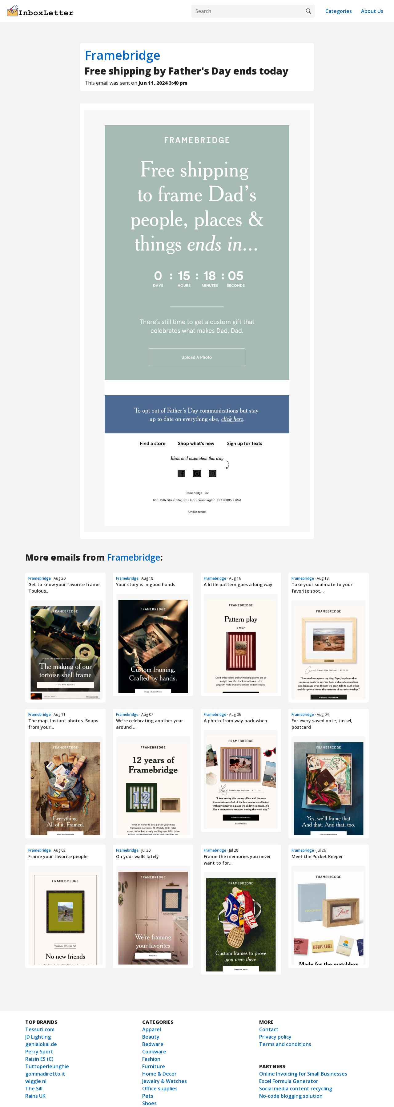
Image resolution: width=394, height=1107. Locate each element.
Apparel (151, 1029)
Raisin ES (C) (39, 1059)
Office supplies (160, 1088)
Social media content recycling (295, 1088)
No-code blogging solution (291, 1096)
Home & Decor (159, 1073)
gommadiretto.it (45, 1073)
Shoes (149, 1103)
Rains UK (35, 1096)
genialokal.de (41, 1044)
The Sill (33, 1088)
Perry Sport (39, 1051)
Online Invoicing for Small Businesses (303, 1073)
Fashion (151, 1059)
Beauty (150, 1036)
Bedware (152, 1044)
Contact (269, 1029)
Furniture (153, 1066)
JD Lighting (38, 1036)
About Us (372, 11)
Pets (147, 1096)
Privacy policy (275, 1036)
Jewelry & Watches (164, 1081)
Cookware (154, 1051)
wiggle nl (35, 1081)
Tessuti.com (39, 1029)
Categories (338, 11)
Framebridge (122, 55)
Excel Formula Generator (288, 1081)
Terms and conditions (285, 1044)
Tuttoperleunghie (47, 1066)
